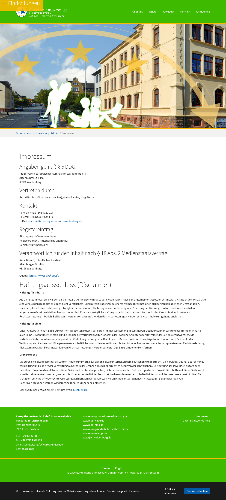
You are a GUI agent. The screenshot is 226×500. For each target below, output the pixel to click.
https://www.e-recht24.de (43, 275)
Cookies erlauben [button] (197, 491)
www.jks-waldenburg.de (97, 437)
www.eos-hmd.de (93, 424)
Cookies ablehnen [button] (170, 491)
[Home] (41, 11)
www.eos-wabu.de (93, 420)
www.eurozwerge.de (95, 433)
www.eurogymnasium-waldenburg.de (105, 416)
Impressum (203, 416)
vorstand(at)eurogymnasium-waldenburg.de (55, 221)
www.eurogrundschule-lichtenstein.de (106, 429)
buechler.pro (80, 390)
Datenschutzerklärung (196, 420)
